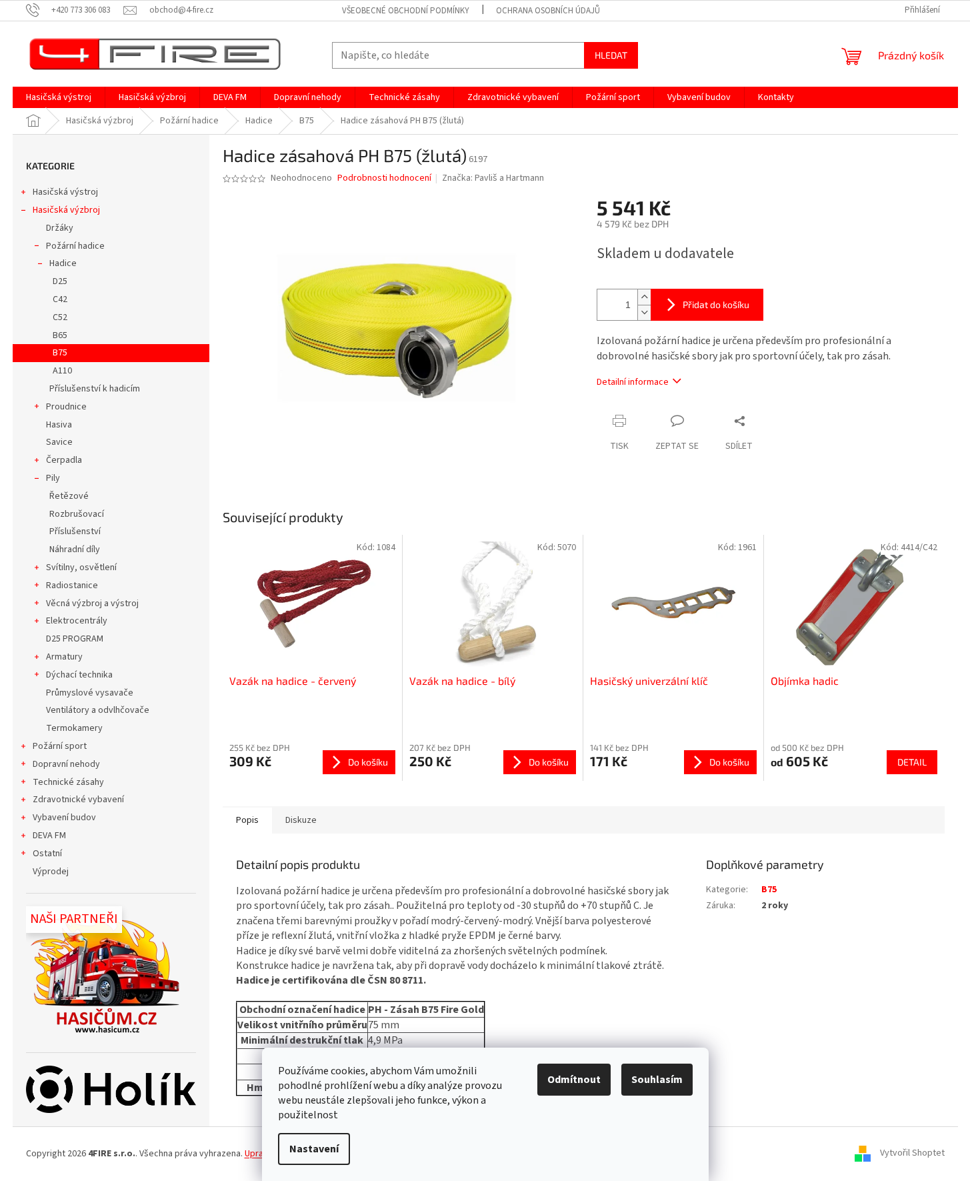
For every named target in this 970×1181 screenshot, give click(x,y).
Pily (53, 478)
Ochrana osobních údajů (548, 11)
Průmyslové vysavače (89, 693)
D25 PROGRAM (74, 639)
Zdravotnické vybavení (78, 799)
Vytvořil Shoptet (912, 1153)
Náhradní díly (74, 549)
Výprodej (51, 871)
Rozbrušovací (76, 514)
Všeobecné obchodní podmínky (405, 11)
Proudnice (66, 406)
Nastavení (314, 1149)
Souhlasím (657, 1079)
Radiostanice (72, 585)
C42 (60, 299)
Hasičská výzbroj (66, 210)
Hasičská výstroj (65, 192)
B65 (60, 335)
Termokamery (74, 728)
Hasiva (59, 424)
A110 (62, 370)
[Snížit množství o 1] (644, 312)
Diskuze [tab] (301, 820)
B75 (60, 352)
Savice (59, 442)
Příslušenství (75, 531)
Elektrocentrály (76, 621)
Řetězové (69, 496)
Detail (912, 762)
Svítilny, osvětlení (81, 567)
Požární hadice (75, 246)
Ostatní (47, 853)
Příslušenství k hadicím (94, 388)
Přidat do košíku (716, 304)
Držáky (59, 228)
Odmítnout (574, 1079)
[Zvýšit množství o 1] (644, 297)
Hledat (611, 55)
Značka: (493, 178)
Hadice (63, 263)
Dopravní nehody (66, 764)
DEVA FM (49, 835)
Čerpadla (64, 460)
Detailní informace (633, 382)
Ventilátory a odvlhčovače (97, 710)
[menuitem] (59, 97)
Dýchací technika (79, 675)
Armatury (64, 657)
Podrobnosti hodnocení (384, 178)
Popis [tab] (247, 820)
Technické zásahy (68, 782)
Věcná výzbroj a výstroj (92, 603)
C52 (60, 317)
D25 (60, 281)
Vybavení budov (64, 817)
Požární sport (60, 746)
